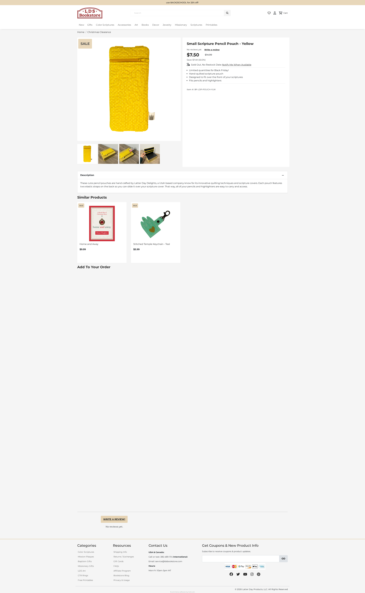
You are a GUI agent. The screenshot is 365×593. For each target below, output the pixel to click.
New (81, 25)
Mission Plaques (86, 556)
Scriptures (196, 25)
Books (145, 25)
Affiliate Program (122, 570)
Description (87, 175)
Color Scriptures (105, 25)
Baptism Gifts (85, 561)
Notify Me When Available (236, 64)
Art (136, 25)
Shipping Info (120, 552)
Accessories (124, 25)
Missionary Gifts (86, 566)
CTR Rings (83, 575)
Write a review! (114, 519)
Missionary (181, 25)
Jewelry (167, 25)
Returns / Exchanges (123, 556)
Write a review (212, 49)
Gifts (89, 25)
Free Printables (85, 580)
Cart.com (191, 592)
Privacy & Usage (121, 580)
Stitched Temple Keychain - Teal (151, 244)
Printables (211, 25)
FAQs (116, 566)
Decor (155, 25)
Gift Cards (118, 561)
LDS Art (82, 570)
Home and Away (89, 244)
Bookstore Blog (121, 575)
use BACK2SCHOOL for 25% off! (182, 2)
